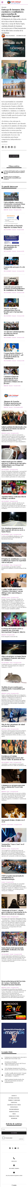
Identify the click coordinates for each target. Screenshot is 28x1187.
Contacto (14, 1095)
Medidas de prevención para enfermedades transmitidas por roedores (12, 178)
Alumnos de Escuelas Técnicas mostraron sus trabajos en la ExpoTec (12, 403)
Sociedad (8, 433)
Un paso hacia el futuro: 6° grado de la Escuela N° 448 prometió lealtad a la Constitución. (13, 355)
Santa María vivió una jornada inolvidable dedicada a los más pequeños (12, 949)
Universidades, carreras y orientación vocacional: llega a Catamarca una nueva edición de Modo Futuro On (14, 204)
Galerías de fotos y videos (14, 1105)
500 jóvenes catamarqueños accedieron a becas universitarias (14, 333)
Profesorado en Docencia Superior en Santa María (13, 226)
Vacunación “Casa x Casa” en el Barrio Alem (12, 845)
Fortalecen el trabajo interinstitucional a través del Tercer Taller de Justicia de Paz (12, 757)
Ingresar (14, 1118)
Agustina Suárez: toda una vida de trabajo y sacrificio (13, 497)
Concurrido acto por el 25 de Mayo (14, 268)
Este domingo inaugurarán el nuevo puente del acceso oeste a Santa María (13, 530)
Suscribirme (14, 1133)
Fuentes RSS (14, 1102)
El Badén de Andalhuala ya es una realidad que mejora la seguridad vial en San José (13, 560)
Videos (14, 1114)
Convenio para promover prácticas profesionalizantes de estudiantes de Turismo (14, 288)
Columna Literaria (9, 824)
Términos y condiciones (14, 1100)
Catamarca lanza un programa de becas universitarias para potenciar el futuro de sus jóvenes (13, 379)
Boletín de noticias (14, 1124)
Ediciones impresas (14, 1109)
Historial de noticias (14, 1098)
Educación (3, 7)
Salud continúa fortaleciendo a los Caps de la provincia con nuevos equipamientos (14, 428)
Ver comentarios (14, 156)
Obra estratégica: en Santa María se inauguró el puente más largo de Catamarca (13, 658)
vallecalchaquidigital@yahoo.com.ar (14, 1175)
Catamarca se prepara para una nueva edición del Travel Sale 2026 (13, 787)
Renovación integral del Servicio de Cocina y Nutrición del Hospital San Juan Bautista (13, 983)
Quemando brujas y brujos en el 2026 (13, 821)
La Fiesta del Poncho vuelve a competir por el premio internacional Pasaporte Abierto (14, 172)
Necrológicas (14, 1107)
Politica (11, 534)
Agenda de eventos (14, 1111)
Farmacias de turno (14, 1116)
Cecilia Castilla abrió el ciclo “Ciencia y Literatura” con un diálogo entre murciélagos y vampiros (12, 592)
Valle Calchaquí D (10, 35)
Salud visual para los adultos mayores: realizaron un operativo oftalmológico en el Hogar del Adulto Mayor (13, 464)
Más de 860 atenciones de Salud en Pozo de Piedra (13, 725)
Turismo (7, 791)
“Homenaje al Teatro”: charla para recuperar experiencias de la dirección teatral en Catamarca (14, 912)
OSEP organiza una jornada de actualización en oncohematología (12, 877)
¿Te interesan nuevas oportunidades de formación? (11, 247)
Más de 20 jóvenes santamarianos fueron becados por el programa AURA (13, 310)
